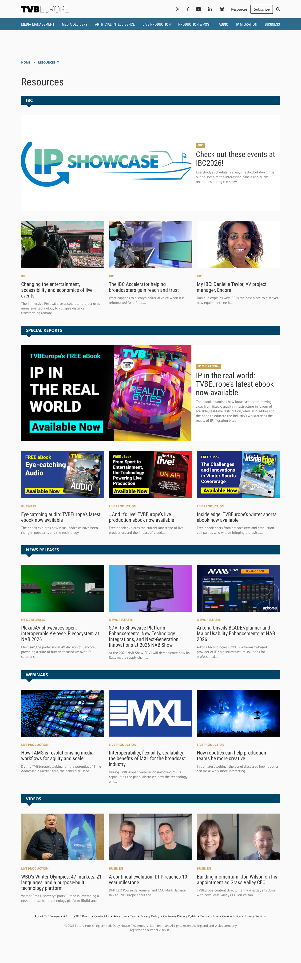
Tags (133, 916)
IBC (200, 145)
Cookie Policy (231, 916)
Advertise (120, 916)
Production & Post (194, 24)
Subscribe (262, 9)
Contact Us (102, 916)
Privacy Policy (149, 916)
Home (25, 62)
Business (272, 24)
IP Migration (246, 24)
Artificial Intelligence (115, 24)
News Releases (33, 620)
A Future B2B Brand (77, 916)
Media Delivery (74, 24)
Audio (223, 24)
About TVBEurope (47, 916)
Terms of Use (209, 916)
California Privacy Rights (180, 916)
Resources (239, 9)
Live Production (157, 24)
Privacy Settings (256, 916)
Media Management (37, 24)
